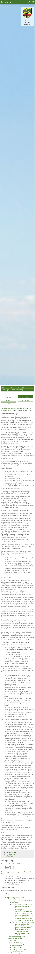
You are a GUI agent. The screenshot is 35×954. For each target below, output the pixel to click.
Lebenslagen (25, 397)
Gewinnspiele (12, 940)
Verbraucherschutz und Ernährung (20, 408)
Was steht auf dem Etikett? (23, 919)
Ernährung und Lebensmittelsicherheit (20, 901)
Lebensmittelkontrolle (22, 924)
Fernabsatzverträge (18, 944)
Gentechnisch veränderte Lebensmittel (23, 907)
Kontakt (8, 400)
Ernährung (15, 902)
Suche (8, 404)
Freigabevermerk (11, 854)
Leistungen (8, 397)
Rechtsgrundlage (11, 852)
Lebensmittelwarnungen (22, 933)
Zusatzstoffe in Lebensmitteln (24, 920)
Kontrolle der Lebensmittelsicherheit (23, 922)
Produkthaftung (16, 947)
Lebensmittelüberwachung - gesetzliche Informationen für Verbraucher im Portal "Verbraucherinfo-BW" (24, 928)
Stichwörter (25, 400)
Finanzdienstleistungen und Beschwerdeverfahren (16, 937)
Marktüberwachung (14, 953)
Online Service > (16, 388)
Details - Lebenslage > (17, 390)
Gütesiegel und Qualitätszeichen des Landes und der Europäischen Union (24, 911)
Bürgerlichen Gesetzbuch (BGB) (10, 864)
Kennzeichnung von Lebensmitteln (22, 904)
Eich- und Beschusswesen (16, 899)
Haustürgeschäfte (17, 945)
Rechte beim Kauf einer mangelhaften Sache (19, 950)
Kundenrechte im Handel (8, 410)
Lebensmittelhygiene (18, 935)
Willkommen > (6, 388)
